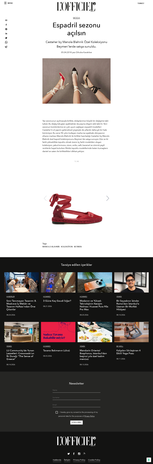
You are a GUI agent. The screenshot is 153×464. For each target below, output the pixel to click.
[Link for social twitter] (68, 454)
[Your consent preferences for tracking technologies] (149, 460)
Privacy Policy (89, 416)
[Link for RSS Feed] (84, 454)
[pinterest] (6, 29)
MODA (76, 18)
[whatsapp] (6, 42)
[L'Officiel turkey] (76, 6)
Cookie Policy (94, 460)
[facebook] (6, 25)
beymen (78, 247)
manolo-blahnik (51, 247)
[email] (6, 20)
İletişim (67, 460)
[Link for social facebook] (74, 454)
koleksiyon (67, 247)
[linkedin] (6, 34)
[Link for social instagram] (79, 454)
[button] (107, 198)
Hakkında (57, 460)
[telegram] (6, 47)
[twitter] (6, 38)
